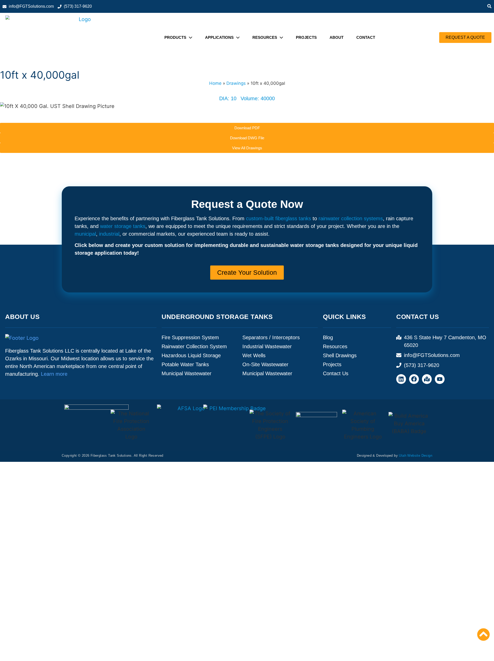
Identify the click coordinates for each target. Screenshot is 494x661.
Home (215, 83)
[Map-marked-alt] (427, 379)
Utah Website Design (415, 455)
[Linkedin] (401, 379)
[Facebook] (414, 379)
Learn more (54, 374)
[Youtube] (440, 379)
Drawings (236, 83)
